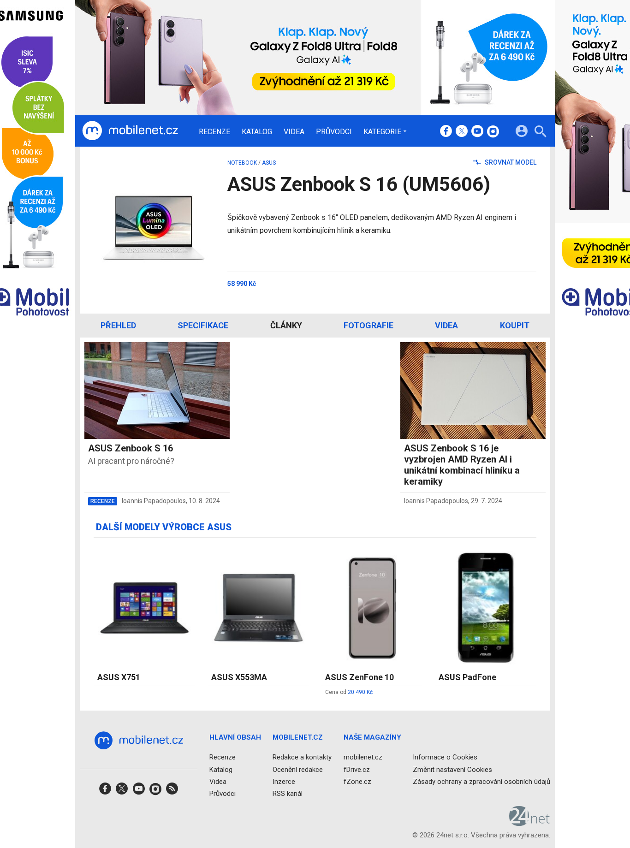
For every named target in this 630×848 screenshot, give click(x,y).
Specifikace (203, 325)
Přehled (118, 325)
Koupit (514, 325)
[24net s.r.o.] (529, 823)
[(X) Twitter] (461, 131)
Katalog (257, 132)
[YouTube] (477, 131)
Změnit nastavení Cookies (452, 769)
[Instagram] (493, 131)
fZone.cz (357, 781)
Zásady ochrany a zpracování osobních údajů (481, 781)
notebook (242, 163)
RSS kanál (288, 793)
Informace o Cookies (445, 757)
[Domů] (130, 131)
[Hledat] (540, 132)
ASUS (269, 163)
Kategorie (382, 131)
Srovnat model (509, 162)
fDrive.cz (357, 769)
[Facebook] (446, 131)
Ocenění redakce (298, 769)
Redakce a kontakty (302, 757)
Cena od (349, 692)
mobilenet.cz (363, 757)
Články (286, 325)
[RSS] (172, 791)
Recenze (214, 132)
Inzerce (284, 781)
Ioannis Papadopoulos (154, 500)
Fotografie (368, 325)
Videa (294, 132)
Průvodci (334, 132)
